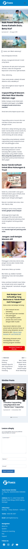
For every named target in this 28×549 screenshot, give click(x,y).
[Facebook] (4, 544)
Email (4, 466)
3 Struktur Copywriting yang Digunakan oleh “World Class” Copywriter (14, 405)
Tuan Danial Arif (16, 334)
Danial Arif (5, 32)
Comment (6, 438)
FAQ (3, 534)
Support (4, 536)
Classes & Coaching (8, 531)
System (4, 529)
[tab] (12, 417)
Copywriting (5, 19)
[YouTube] (17, 544)
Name (4, 459)
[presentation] (14, 391)
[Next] (24, 400)
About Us (4, 526)
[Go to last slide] (4, 400)
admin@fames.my (12, 518)
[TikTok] (12, 544)
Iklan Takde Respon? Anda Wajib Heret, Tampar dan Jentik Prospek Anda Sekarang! (21, 364)
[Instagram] (8, 544)
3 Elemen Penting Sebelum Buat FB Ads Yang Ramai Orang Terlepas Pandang (7, 364)
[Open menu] (24, 3)
